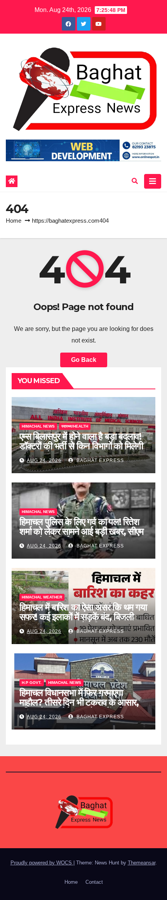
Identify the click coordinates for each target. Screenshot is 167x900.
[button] (135, 181)
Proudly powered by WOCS (41, 863)
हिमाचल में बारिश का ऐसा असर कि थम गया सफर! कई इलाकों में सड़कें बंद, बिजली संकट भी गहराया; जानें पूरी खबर (83, 617)
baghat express (99, 460)
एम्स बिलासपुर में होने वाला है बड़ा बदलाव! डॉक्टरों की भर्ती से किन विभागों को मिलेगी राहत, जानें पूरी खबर (81, 446)
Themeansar (141, 863)
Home (13, 220)
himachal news (38, 426)
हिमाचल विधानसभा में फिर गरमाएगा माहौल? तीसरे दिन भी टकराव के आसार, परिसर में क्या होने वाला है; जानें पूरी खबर (79, 702)
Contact (94, 882)
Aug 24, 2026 (44, 460)
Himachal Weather (42, 597)
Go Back (83, 359)
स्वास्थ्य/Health (74, 426)
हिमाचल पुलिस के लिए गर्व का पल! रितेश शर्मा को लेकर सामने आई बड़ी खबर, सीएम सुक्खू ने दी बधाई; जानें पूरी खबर (81, 531)
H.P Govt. (32, 682)
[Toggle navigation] (152, 181)
